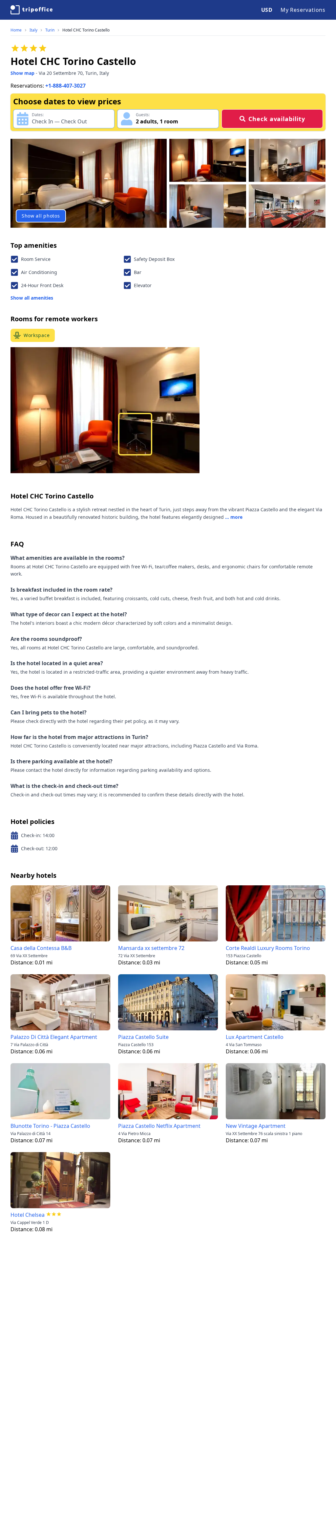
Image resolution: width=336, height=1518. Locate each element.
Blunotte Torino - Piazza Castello (50, 1125)
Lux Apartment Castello (255, 1037)
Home (16, 30)
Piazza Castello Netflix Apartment (159, 1125)
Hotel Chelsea (27, 1214)
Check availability (276, 119)
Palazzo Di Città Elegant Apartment (53, 1037)
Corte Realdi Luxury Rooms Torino (268, 948)
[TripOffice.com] (31, 9)
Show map (22, 73)
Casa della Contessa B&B (41, 948)
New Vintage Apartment (255, 1125)
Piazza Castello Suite (143, 1037)
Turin (49, 30)
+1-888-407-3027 (65, 85)
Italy (33, 30)
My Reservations (303, 9)
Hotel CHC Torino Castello (86, 30)
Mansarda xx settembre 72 (151, 948)
